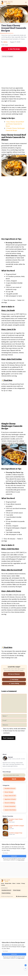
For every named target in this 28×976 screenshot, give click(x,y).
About (13, 883)
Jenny (5, 42)
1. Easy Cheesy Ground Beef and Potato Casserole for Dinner (15, 124)
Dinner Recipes (9, 792)
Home (2, 883)
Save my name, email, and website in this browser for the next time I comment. (14, 731)
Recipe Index (8, 883)
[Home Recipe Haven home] (5, 880)
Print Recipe (15, 679)
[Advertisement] (14, 72)
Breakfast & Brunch (10, 788)
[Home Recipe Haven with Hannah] (7, 2)
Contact (18, 883)
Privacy (23, 883)
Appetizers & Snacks (10, 799)
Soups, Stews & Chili (10, 795)
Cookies (3, 885)
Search (14, 779)
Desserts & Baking (10, 802)
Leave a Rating (15, 683)
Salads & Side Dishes (10, 810)
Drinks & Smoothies (10, 806)
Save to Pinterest (15, 674)
